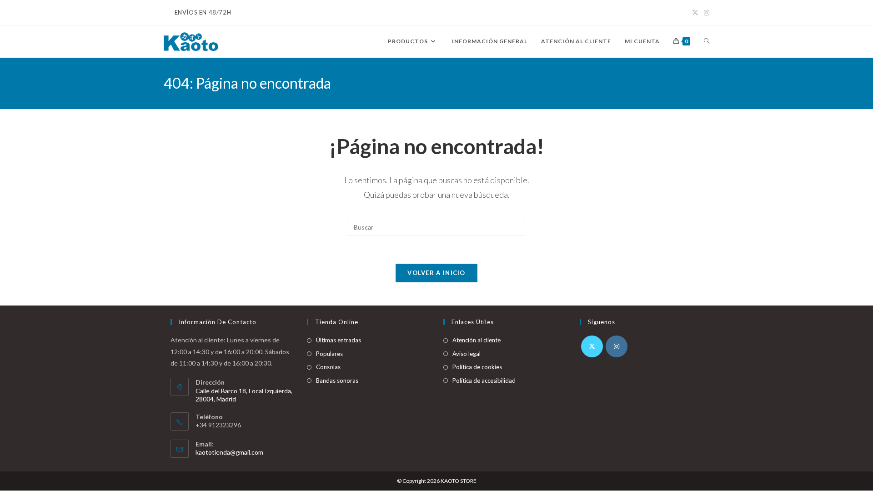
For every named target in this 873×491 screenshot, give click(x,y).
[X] (592, 346)
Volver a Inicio (436, 272)
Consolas (328, 367)
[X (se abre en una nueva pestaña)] (695, 12)
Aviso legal (466, 353)
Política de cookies (477, 367)
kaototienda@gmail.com (229, 452)
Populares (329, 353)
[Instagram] (616, 346)
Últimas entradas (338, 340)
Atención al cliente (476, 340)
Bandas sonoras (337, 380)
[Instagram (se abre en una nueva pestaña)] (705, 12)
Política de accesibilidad (484, 380)
